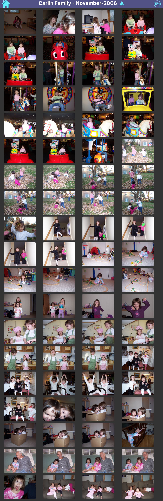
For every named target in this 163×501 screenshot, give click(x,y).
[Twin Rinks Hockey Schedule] (121, 4)
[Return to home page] (6, 4)
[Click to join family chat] (157, 4)
